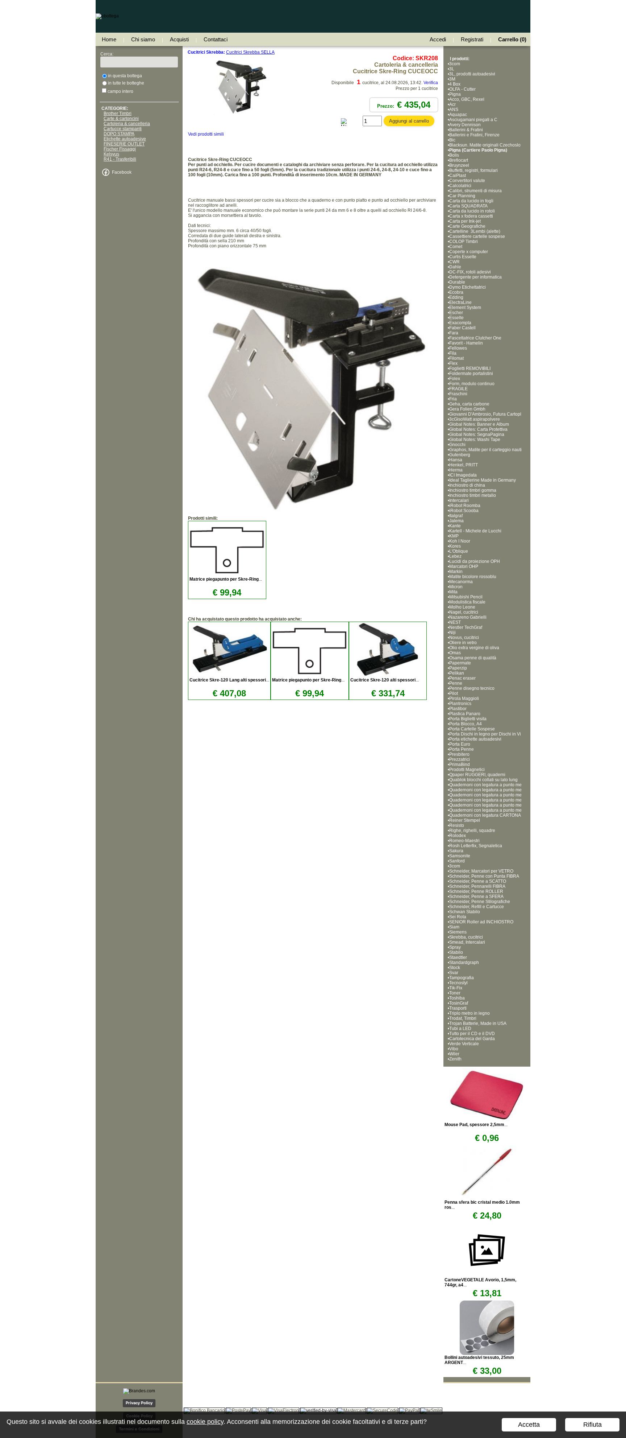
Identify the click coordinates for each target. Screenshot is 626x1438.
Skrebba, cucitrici (466, 937)
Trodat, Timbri (462, 1018)
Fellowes (458, 348)
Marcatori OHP (463, 566)
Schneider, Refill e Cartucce (477, 906)
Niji (452, 632)
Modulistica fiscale (467, 602)
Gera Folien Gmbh (467, 409)
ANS (453, 109)
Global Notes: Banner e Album (479, 424)
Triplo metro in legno (469, 1013)
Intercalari (459, 500)
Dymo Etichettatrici (467, 287)
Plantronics (460, 703)
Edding (456, 297)
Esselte (456, 317)
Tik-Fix (455, 987)
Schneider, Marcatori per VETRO (481, 871)
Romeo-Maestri (464, 840)
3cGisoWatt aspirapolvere (474, 419)
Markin (456, 571)
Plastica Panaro (464, 713)
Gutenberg (459, 454)
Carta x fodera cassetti (471, 216)
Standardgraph (464, 962)
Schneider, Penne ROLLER (476, 891)
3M (452, 79)
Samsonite (459, 855)
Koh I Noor (459, 541)
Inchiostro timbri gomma (472, 490)
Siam (454, 927)
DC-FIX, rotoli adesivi (470, 272)
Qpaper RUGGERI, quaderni (477, 774)
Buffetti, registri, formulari (473, 170)
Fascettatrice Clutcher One (475, 338)
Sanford (457, 861)
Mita (453, 591)
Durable (457, 282)
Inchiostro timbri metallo (472, 495)
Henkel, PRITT (463, 464)
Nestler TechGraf (465, 627)
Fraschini (458, 393)
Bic (452, 140)
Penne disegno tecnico (471, 688)
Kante (455, 525)
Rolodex (457, 835)
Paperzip (458, 668)
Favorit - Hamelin (466, 343)
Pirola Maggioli (464, 698)
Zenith (455, 1059)
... (225, 579)
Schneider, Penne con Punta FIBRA (484, 876)
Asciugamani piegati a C (473, 119)
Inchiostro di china (467, 485)
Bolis (454, 155)
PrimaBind (459, 764)
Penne (455, 683)
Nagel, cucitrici (463, 612)
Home (109, 39)
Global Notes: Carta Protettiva (478, 429)
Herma (456, 470)
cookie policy (205, 1421)
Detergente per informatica (475, 277)
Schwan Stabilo (464, 911)
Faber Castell (462, 327)
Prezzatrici (459, 759)
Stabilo (456, 952)
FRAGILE (458, 388)
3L (451, 68)
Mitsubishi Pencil (466, 596)
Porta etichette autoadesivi (475, 739)
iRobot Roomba (464, 505)
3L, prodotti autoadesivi (472, 74)
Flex (453, 363)
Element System (465, 307)
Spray (455, 947)
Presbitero (459, 754)
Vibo (453, 1048)
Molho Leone (462, 607)
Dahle (455, 266)
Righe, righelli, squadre (472, 830)
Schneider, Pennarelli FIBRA (477, 886)
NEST (455, 622)
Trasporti (458, 1008)
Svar (453, 972)
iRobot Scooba (464, 510)
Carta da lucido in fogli (471, 200)
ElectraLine (460, 302)
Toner (454, 993)
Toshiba (457, 998)
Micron (456, 586)
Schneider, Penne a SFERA (476, 896)
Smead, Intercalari (467, 942)
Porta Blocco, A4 (465, 723)
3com (454, 63)
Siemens (458, 932)
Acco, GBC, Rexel (466, 99)
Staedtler (458, 957)
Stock (454, 967)
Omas (455, 652)
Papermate (460, 663)
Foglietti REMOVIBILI (470, 368)
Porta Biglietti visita (468, 718)
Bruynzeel (459, 165)
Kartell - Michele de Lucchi (475, 530)
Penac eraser (462, 678)
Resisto (456, 825)
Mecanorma (461, 581)
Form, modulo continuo (471, 383)
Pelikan (456, 673)
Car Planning (462, 195)
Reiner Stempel (464, 820)
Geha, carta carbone (469, 404)
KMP (454, 536)
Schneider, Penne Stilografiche (479, 901)
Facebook (122, 172)
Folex (454, 378)
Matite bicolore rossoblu (472, 576)
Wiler (454, 1053)
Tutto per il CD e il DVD (472, 1033)
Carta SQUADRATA (468, 206)
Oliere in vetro (463, 642)
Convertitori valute (467, 180)
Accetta (529, 1424)
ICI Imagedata (463, 475)
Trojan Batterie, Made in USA (477, 1023)
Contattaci (216, 39)
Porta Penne (461, 749)
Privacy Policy (139, 1402)
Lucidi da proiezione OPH (474, 561)
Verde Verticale (464, 1043)
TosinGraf (458, 1003)
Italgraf (456, 515)
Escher (456, 312)
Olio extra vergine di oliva (474, 647)
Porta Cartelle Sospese (472, 729)
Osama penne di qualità (472, 657)
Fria (453, 398)
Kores (455, 546)
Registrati (472, 39)
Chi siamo (143, 39)
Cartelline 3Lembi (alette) (474, 231)
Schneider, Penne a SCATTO (477, 881)
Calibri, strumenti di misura (475, 190)
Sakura (456, 850)
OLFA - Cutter (462, 89)
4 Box (454, 84)
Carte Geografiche (467, 226)
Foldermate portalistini (471, 373)
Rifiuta (592, 1424)
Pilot (453, 693)
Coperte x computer (468, 251)
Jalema (456, 520)
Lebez (455, 556)
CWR (454, 261)
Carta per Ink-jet (465, 221)
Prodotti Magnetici (467, 769)
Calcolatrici (460, 185)
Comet (455, 246)
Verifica (430, 82)
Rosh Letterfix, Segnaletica (475, 845)
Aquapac (458, 114)
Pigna (455, 94)
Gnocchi (457, 444)
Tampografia (461, 977)
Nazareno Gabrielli (468, 617)
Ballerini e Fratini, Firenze (474, 134)
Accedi (438, 39)
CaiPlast (457, 175)
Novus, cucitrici (464, 637)
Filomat (456, 358)
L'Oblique (458, 551)
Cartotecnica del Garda (472, 1038)
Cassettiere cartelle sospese (477, 236)
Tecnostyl (458, 982)
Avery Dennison (465, 124)
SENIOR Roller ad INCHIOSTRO (481, 921)
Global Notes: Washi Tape (474, 439)
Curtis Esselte (462, 256)
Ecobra (456, 292)
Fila (452, 353)
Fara (453, 332)
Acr (452, 104)
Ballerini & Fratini (466, 129)
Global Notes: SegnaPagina (477, 434)
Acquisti (179, 39)
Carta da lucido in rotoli (472, 211)
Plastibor (458, 708)
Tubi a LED (460, 1028)
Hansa (455, 459)
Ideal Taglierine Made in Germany (482, 480)
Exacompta (460, 322)
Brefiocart (458, 160)
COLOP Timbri (463, 241)
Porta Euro (459, 744)
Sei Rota (457, 916)
